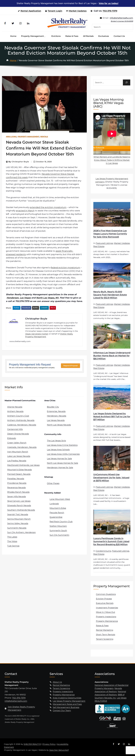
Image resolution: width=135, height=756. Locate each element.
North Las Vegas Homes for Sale (62, 463)
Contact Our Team (62, 710)
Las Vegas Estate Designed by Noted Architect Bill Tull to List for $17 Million (111, 416)
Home (13, 60)
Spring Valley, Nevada (17, 523)
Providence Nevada (16, 483)
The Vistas (12, 541)
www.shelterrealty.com (20, 341)
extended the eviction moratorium (48, 207)
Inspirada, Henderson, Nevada (22, 447)
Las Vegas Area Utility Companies (63, 454)
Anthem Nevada (15, 411)
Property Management (28, 137)
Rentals (44, 137)
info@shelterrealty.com (121, 18)
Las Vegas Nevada (56, 420)
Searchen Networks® (59, 750)
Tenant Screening (104, 639)
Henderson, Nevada (56, 416)
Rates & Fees (102, 625)
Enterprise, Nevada (56, 411)
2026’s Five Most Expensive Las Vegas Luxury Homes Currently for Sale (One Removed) (110, 233)
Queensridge (56, 517)
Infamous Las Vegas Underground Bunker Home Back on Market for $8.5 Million (111, 355)
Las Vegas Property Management (69, 701)
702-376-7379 (110, 11)
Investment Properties (107, 607)
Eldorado (11, 438)
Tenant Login (55, 11)
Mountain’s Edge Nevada (19, 469)
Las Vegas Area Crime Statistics (62, 445)
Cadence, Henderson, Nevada (21, 424)
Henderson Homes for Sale (60, 467)
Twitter (16, 308)
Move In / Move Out (105, 612)
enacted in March (25, 210)
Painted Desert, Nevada (18, 474)
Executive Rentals (104, 603)
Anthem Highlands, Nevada (20, 420)
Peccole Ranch (57, 512)
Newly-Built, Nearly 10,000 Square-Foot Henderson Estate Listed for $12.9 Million (110, 294)
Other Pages (53, 483)
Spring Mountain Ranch (19, 519)
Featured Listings (104, 243)
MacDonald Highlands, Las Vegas (23, 465)
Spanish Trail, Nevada (17, 514)
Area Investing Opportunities (67, 698)
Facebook (26, 308)
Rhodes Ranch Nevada (18, 492)
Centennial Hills (15, 429)
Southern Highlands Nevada (21, 510)
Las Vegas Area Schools (58, 449)
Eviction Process (104, 598)
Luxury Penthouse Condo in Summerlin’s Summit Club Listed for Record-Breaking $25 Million (111, 541)
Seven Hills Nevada (16, 496)
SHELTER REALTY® (32, 744)
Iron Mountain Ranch (17, 451)
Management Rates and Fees (67, 704)
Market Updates (78, 11)
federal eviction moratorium (65, 267)
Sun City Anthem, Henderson (21, 532)
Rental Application (31, 11)
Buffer (35, 308)
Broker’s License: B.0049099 (122, 21)
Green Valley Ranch (16, 442)
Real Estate (98, 246)
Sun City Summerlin (59, 535)
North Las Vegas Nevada (59, 424)
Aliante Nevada (14, 407)
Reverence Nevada (16, 487)
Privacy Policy (49, 744)
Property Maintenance (107, 621)
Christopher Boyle (20, 161)
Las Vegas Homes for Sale (59, 458)
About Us (57, 682)
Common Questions (106, 594)
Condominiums (103, 551)
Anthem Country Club (18, 416)
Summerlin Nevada (16, 528)
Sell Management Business (66, 707)
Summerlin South (58, 530)
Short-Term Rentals (105, 634)
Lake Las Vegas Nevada (18, 456)
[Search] (126, 82)
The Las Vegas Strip (56, 440)
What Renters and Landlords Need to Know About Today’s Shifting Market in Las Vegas (111, 160)
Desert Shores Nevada (18, 433)
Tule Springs (13, 546)
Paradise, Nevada (15, 478)
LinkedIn (44, 308)
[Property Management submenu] (45, 36)
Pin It (53, 308)
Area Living (11, 137)
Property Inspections (106, 616)
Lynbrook (54, 503)
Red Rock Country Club (61, 521)
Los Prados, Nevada (16, 460)
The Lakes (12, 537)
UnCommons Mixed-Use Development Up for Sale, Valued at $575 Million (111, 477)
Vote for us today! (108, 3)
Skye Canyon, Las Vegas (18, 501)
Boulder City (53, 407)
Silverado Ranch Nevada (19, 505)
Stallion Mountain (58, 526)
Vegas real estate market (36, 334)
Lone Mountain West (60, 499)
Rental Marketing (104, 630)
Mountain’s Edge (58, 508)
